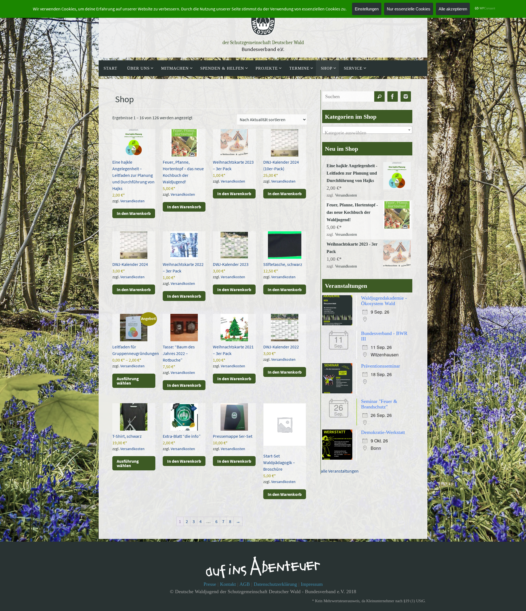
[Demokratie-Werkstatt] (338, 458)
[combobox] (367, 130)
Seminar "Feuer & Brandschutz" (379, 404)
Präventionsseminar (380, 366)
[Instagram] (406, 96)
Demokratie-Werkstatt (383, 432)
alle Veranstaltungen (340, 471)
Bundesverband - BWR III (384, 336)
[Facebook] (392, 96)
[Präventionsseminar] (338, 391)
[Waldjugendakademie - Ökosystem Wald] (338, 323)
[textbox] (367, 132)
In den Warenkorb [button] (134, 213)
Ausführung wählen (128, 381)
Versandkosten (132, 200)
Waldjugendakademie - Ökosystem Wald (384, 300)
